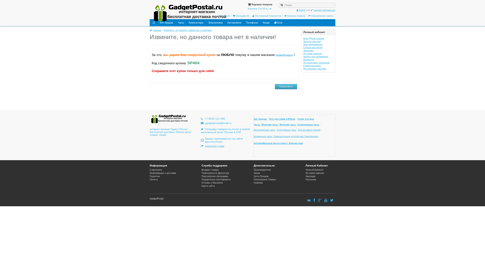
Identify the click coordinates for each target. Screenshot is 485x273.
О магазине (156, 170)
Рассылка (311, 179)
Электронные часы (308, 124)
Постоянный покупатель (268, 16)
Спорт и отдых (306, 119)
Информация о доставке (163, 173)
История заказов (312, 53)
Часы (181, 22)
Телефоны (252, 22)
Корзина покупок (296, 16)
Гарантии (155, 176)
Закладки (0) (242, 16)
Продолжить (286, 86)
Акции (266, 22)
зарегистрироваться (324, 10)
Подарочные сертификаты (216, 179)
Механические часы (264, 130)
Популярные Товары (265, 179)
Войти (302, 10)
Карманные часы (263, 136)
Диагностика (296, 143)
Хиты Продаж (261, 176)
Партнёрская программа (215, 176)
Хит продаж (166, 22)
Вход (306, 38)
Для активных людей (309, 130)
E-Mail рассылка (312, 65)
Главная (225, 16)
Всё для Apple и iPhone (282, 119)
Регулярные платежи (314, 68)
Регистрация (317, 38)
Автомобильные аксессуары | (271, 143)
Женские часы (288, 124)
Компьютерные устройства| (288, 136)
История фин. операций (316, 62)
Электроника (215, 22)
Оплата (154, 179)
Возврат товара (210, 170)
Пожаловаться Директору (215, 173)
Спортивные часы (286, 130)
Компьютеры (196, 22)
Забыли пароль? (312, 41)
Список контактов (312, 47)
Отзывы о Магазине (212, 182)
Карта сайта (208, 186)
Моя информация (312, 44)
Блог (280, 22)
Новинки (258, 182)
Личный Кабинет (315, 170)
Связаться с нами (214, 146)
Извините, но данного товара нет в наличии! (188, 30)
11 (154, 22)
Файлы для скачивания (315, 56)
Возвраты (308, 59)
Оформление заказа (322, 16)
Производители (262, 170)
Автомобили (234, 22)
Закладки (308, 50)
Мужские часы (269, 124)
